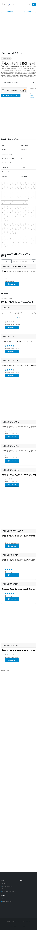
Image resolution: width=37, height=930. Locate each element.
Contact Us (5, 904)
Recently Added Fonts (7, 886)
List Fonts (4, 883)
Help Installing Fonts (7, 901)
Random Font (5, 888)
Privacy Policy (22, 926)
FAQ (3, 899)
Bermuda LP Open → (29, 11)
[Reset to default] (34, 261)
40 (6, 261)
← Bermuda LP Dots (7, 11)
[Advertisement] (18, 32)
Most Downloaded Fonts (8, 891)
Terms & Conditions (12, 926)
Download (12, 284)
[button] (17, 317)
